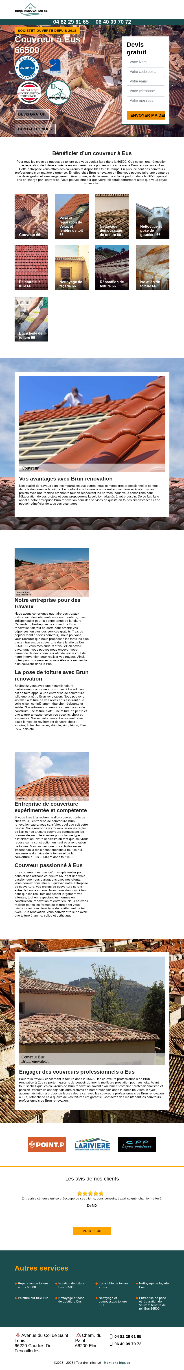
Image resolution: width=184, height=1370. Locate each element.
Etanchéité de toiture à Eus (113, 1285)
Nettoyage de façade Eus (154, 1285)
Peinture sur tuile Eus (33, 1298)
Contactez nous (35, 129)
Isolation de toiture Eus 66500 (71, 1285)
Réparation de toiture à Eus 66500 (33, 1285)
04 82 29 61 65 (71, 22)
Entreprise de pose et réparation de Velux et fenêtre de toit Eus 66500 (152, 1303)
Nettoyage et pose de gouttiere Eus (71, 1299)
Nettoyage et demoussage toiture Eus (113, 1301)
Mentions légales (117, 1362)
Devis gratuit (32, 114)
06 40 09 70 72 (113, 22)
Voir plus (92, 1231)
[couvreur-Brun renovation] (31, 9)
